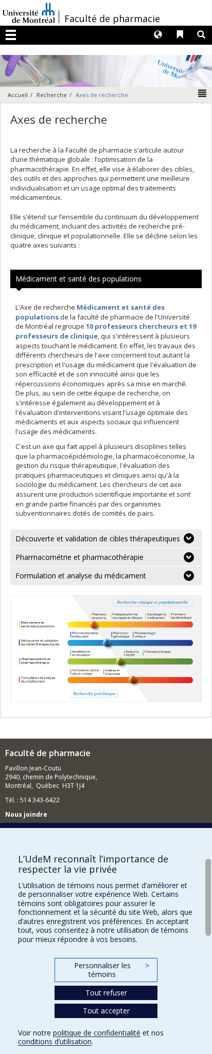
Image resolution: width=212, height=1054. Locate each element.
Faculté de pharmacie (112, 18)
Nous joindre (26, 814)
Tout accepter (106, 1010)
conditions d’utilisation (55, 1041)
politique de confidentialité (96, 1033)
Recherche (52, 95)
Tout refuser (106, 992)
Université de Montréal (29, 13)
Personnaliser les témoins (111, 970)
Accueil (18, 95)
